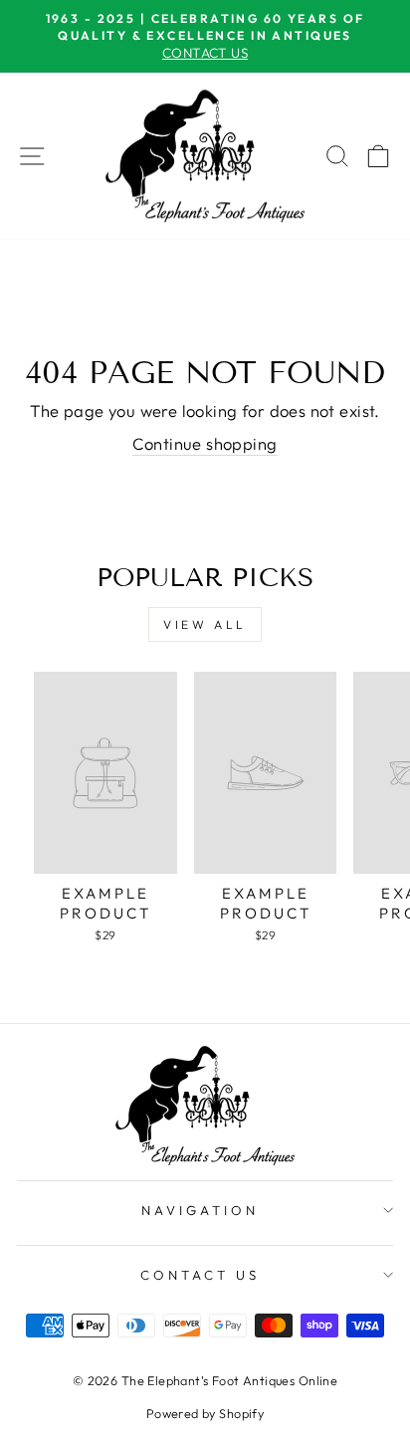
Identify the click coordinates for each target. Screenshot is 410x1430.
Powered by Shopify (205, 1413)
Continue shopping (204, 443)
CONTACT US (200, 1275)
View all (205, 624)
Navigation (200, 1210)
